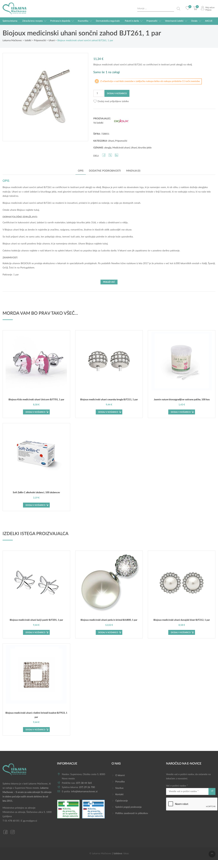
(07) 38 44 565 (84, 783)
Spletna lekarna (10, 21)
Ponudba (120, 782)
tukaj (36, 210)
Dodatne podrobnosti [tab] (105, 171)
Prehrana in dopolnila (60, 21)
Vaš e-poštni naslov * (177, 786)
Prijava (208, 10)
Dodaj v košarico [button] (35, 412)
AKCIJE (209, 21)
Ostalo (194, 21)
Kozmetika (83, 21)
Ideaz (126, 853)
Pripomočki (151, 21)
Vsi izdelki (98, 123)
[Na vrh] (212, 854)
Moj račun (210, 7)
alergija (107, 148)
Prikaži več (109, 282)
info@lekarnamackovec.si (84, 791)
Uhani (111, 141)
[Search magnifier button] (178, 9)
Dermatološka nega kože (108, 21)
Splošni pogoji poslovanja (128, 807)
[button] (111, 101)
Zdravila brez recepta (32, 21)
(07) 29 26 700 (87, 787)
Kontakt (119, 794)
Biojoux (21, 210)
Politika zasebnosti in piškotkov (131, 813)
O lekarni (120, 775)
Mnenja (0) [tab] (133, 171)
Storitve (119, 788)
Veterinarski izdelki (174, 21)
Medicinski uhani (121, 148)
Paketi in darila (132, 21)
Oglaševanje (121, 801)
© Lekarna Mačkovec (100, 853)
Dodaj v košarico (117, 93)
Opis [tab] (80, 171)
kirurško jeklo (145, 148)
